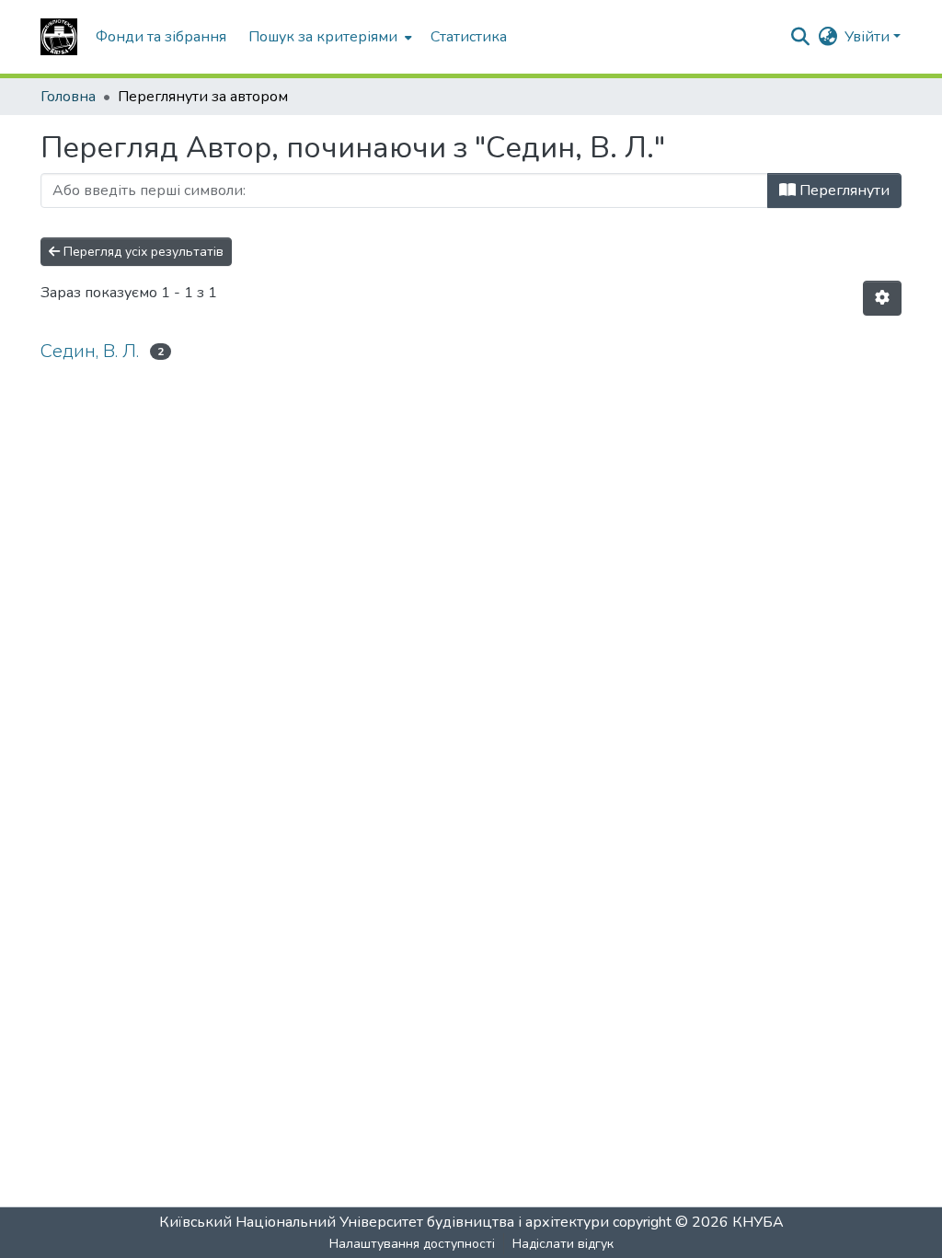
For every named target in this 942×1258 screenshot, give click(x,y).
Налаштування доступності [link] (412, 1243)
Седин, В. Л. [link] (89, 351)
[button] (58, 36)
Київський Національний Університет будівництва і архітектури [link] (384, 1222)
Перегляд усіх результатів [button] (142, 251)
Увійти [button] (868, 37)
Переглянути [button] (843, 190)
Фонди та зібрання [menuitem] (161, 37)
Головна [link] (68, 97)
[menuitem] (328, 37)
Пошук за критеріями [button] (322, 37)
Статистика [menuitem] (469, 37)
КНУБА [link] (758, 1222)
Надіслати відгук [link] (563, 1243)
